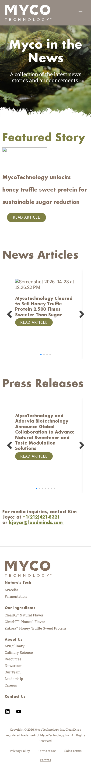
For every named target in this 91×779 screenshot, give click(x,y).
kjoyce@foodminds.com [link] (36, 522)
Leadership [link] (14, 678)
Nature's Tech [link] (18, 582)
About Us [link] (13, 639)
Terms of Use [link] (47, 751)
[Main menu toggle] (80, 13)
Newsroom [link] (13, 665)
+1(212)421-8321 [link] (41, 517)
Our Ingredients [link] (20, 607)
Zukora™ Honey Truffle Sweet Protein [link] (35, 628)
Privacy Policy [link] (20, 751)
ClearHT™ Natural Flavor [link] (25, 621)
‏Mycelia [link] (11, 589)
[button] (41, 354)
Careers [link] (11, 685)
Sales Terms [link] (72, 751)
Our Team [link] (13, 672)
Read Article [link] (26, 217)
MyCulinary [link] (14, 646)
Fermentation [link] (16, 596)
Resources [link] (13, 659)
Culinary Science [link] (19, 652)
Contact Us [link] (15, 696)
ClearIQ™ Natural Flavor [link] (24, 615)
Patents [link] (45, 760)
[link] (28, 12)
